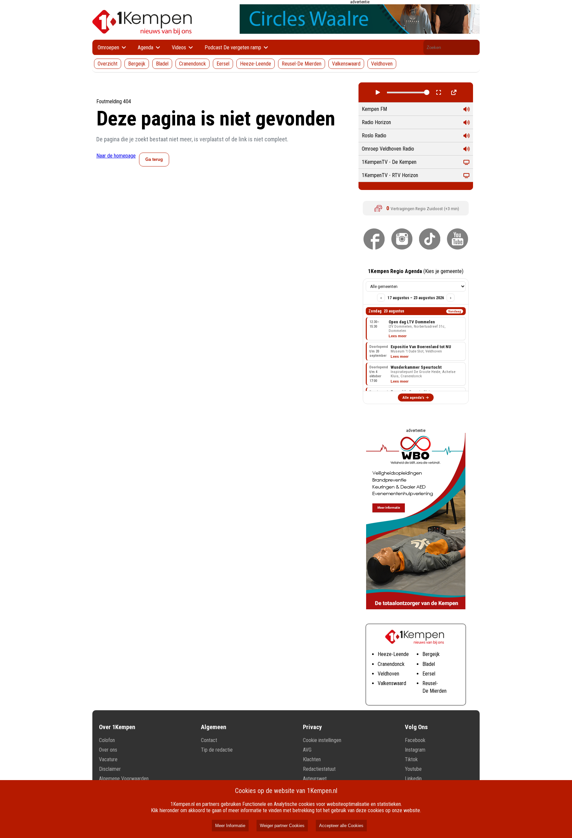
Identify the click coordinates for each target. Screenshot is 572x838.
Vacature (108, 759)
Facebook (415, 740)
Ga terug (154, 159)
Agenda (146, 47)
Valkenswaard (346, 64)
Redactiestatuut (319, 769)
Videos (179, 47)
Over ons (108, 750)
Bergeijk (136, 64)
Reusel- (430, 683)
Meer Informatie (230, 825)
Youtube (413, 769)
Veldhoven (382, 64)
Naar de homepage (116, 156)
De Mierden (434, 691)
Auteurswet (315, 778)
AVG (307, 750)
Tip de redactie (217, 750)
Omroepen (109, 47)
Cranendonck (192, 64)
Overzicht (108, 64)
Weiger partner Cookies (282, 825)
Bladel (162, 64)
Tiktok (411, 759)
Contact (209, 740)
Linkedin (413, 778)
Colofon (107, 740)
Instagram (415, 750)
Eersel (222, 64)
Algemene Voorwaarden (124, 778)
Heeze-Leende (255, 64)
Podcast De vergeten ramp (233, 47)
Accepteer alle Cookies (341, 825)
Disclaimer (110, 769)
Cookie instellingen (322, 740)
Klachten (312, 759)
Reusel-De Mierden (301, 64)
